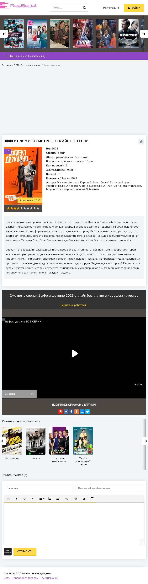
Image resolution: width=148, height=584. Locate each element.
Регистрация (111, 7)
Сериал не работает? (74, 304)
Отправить (25, 551)
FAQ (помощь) (49, 577)
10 (38, 208)
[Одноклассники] (76, 411)
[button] (8, 498)
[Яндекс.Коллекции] (60, 411)
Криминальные (64, 157)
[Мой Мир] (82, 411)
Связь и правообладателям (21, 577)
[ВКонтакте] (66, 411)
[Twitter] (87, 411)
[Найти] (84, 8)
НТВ (58, 174)
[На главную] (19, 7)
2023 (55, 148)
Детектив (82, 157)
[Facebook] (71, 411)
